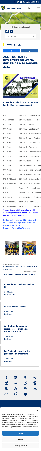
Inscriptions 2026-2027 (31, 2)
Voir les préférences (20, 446)
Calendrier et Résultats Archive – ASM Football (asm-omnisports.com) (20, 103)
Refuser (20, 439)
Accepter (21, 433)
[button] (37, 410)
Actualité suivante (30, 272)
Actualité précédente (12, 264)
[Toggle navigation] (38, 8)
